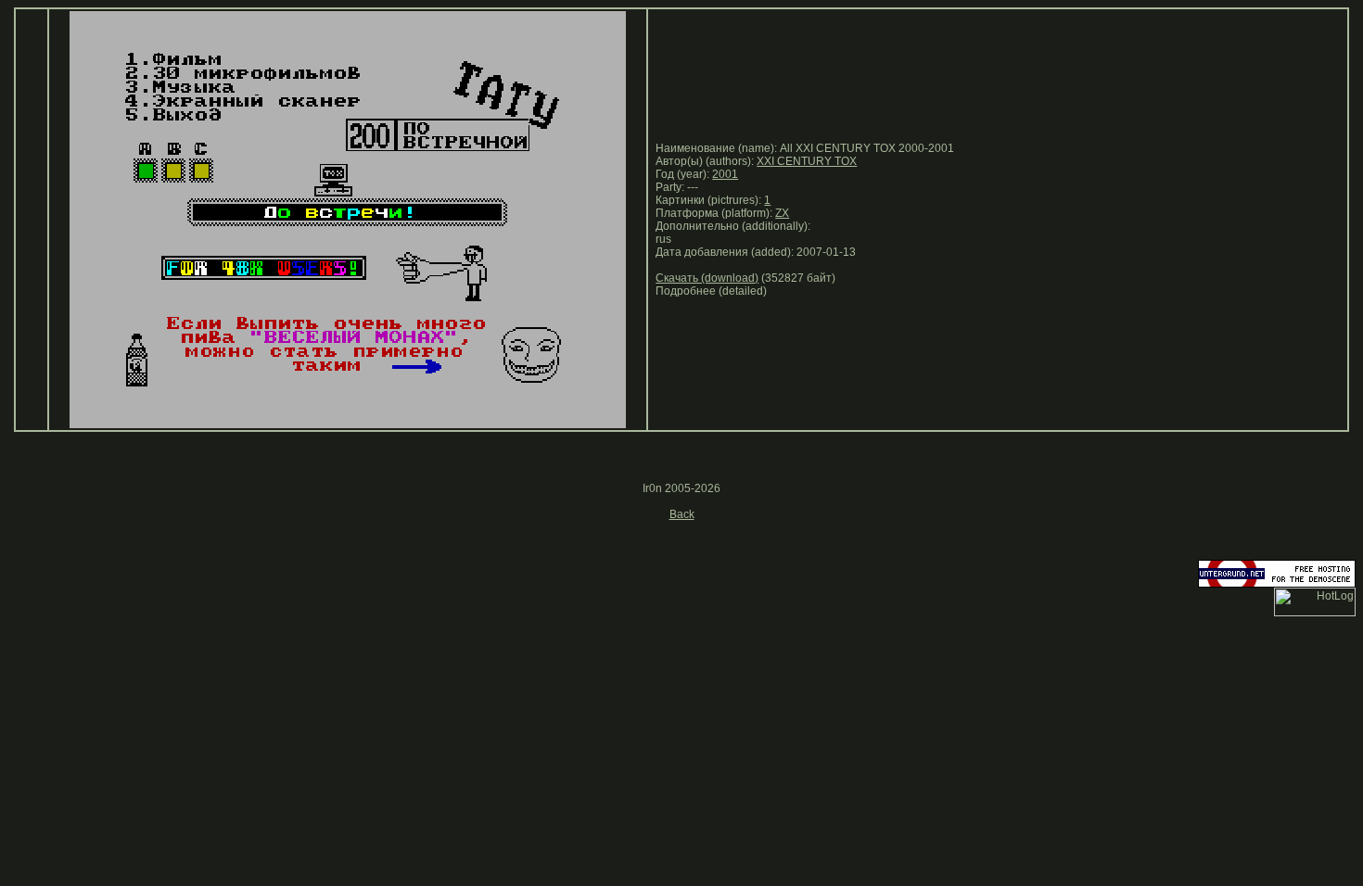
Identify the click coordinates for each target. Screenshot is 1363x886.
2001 (725, 174)
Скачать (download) (707, 278)
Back (681, 514)
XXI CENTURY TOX (807, 161)
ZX (782, 213)
